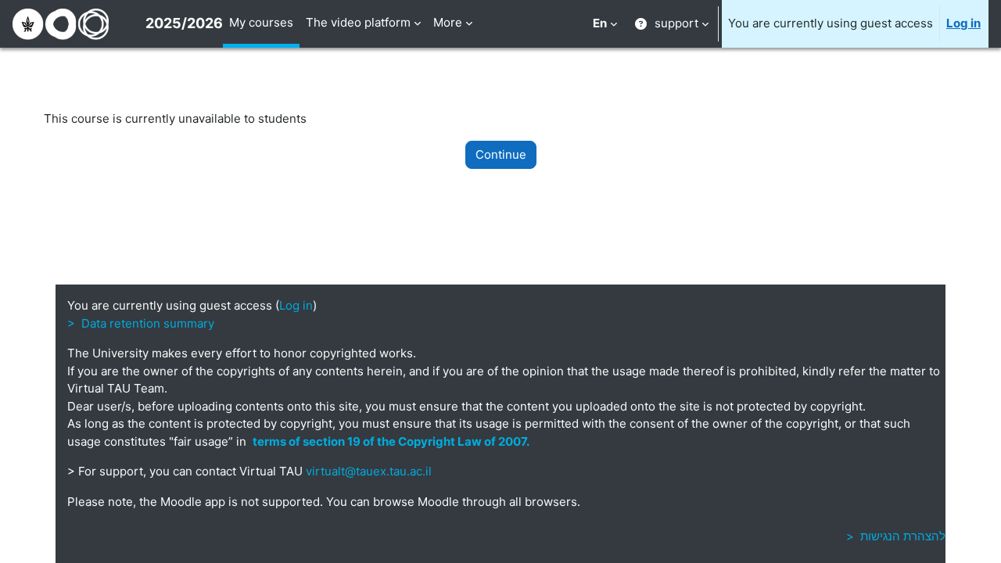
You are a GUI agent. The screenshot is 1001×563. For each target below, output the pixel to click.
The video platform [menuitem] (358, 22)
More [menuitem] (447, 22)
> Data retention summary (140, 323)
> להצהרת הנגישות (895, 536)
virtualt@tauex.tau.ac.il (369, 471)
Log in (963, 23)
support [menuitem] (676, 23)
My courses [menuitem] (261, 22)
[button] (605, 24)
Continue (500, 154)
